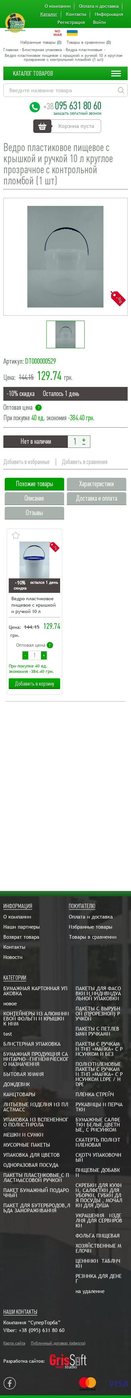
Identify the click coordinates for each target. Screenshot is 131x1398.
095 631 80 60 (72, 106)
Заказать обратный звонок (77, 113)
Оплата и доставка (99, 6)
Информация (109, 14)
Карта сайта (14, 1343)
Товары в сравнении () (89, 42)
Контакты (76, 14)
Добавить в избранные (26, 462)
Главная (10, 49)
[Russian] (57, 33)
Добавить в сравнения (84, 462)
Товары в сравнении (93, 936)
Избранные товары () (40, 42)
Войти (99, 22)
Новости (13, 957)
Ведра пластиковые (84, 49)
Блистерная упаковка (42, 49)
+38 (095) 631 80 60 (41, 1330)
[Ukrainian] (72, 33)
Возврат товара (21, 936)
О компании (58, 6)
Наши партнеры (21, 926)
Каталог (48, 14)
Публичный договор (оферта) (58, 1343)
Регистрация (71, 22)
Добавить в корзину (34, 683)
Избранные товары (90, 926)
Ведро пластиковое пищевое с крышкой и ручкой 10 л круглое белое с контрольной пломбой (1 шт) (33, 605)
